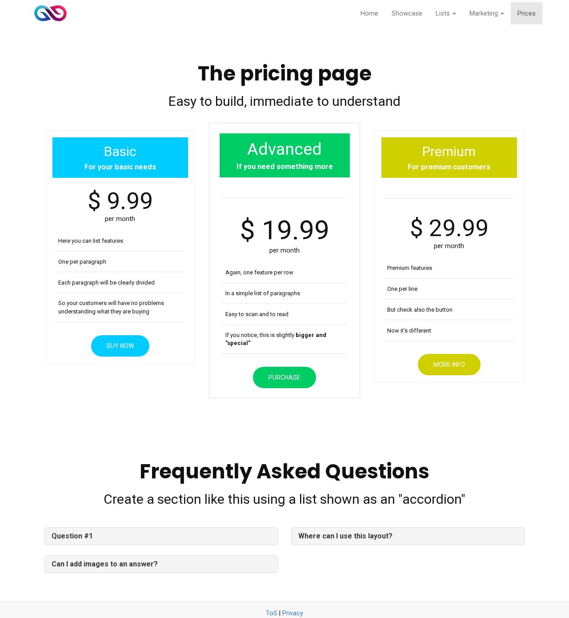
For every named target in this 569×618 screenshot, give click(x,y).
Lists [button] (444, 13)
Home (369, 13)
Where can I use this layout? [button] (345, 536)
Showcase (407, 13)
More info (449, 364)
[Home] (50, 13)
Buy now (120, 345)
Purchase (284, 377)
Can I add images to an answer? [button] (105, 564)
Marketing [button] (484, 13)
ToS (271, 613)
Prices (526, 13)
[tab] (161, 536)
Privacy (292, 613)
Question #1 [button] (72, 536)
